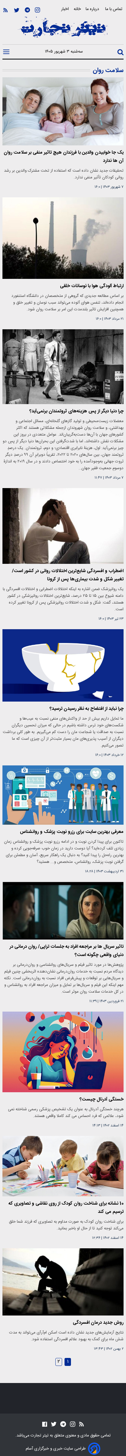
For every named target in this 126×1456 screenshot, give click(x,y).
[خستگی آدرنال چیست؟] (63, 1052)
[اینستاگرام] (37, 10)
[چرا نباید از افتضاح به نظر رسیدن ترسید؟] (63, 665)
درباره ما (93, 9)
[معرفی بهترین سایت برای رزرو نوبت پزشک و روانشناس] (63, 795)
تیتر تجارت (39, 1435)
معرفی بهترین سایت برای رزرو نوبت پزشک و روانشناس (72, 832)
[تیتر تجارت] (63, 30)
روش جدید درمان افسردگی (98, 1322)
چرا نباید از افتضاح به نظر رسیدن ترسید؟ (87, 709)
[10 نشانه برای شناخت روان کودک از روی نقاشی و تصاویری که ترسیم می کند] (63, 1166)
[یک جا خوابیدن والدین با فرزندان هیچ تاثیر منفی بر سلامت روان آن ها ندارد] (63, 111)
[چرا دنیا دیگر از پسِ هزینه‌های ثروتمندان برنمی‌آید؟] (63, 366)
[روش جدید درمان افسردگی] (63, 1282)
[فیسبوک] (44, 1424)
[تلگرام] (27, 10)
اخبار (65, 9)
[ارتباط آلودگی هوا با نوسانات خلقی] (63, 238)
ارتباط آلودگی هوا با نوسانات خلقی (92, 286)
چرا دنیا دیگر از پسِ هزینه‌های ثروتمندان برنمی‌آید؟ (76, 411)
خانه (77, 9)
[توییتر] (16, 10)
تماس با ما (114, 9)
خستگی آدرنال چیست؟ (102, 1099)
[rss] (5, 10)
